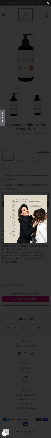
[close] (48, 3)
